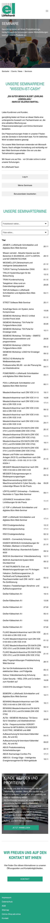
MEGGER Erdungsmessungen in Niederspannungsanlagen (17, 475)
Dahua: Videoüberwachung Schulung (19, 675)
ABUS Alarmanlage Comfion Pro (17, 753)
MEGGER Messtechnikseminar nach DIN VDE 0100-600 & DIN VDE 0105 (20, 468)
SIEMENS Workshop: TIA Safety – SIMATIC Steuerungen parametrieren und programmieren (22, 338)
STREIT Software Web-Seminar (16, 302)
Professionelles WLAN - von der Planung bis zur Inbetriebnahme (22, 366)
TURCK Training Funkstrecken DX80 (19, 269)
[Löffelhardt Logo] (8, 9)
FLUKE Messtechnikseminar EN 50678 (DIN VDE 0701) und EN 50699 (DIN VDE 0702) (22, 647)
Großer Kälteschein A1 (12, 593)
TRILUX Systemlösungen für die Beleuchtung (16, 274)
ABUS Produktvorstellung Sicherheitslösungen (14, 749)
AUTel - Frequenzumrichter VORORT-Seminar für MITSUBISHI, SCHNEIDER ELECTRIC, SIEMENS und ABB (20, 727)
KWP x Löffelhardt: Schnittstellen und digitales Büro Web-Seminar (19, 518)
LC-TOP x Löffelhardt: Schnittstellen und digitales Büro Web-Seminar (20, 509)
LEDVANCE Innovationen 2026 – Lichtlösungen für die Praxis (17, 501)
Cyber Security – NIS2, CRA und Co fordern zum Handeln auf (22, 680)
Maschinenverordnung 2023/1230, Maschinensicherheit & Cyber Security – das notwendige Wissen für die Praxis (22, 483)
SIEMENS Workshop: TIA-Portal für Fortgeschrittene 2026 (18, 324)
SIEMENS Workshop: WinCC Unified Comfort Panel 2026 (19, 317)
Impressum (6, 897)
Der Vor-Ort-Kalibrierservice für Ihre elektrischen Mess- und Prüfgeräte (18, 670)
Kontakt (25, 879)
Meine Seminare (25, 185)
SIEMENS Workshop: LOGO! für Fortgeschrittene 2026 (16, 346)
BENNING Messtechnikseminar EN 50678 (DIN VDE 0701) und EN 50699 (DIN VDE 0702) (21, 711)
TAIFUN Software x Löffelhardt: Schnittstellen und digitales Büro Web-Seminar (19, 293)
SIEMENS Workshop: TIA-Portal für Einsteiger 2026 (18, 330)
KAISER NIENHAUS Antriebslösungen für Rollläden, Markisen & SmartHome (21, 544)
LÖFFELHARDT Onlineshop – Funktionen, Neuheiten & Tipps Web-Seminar (21, 493)
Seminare (28, 71)
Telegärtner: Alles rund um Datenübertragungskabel (14, 285)
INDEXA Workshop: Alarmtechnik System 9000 (21, 551)
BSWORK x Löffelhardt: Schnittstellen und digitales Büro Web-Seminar (21, 695)
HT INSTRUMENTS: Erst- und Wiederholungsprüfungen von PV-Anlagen (21, 568)
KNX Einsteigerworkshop (14, 525)
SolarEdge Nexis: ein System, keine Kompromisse (18, 310)
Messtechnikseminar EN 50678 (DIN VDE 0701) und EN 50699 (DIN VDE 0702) (21, 429)
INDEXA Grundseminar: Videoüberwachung (22, 556)
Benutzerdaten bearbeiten (25, 193)
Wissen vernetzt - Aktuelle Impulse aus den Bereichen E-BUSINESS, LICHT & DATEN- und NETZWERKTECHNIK (21, 256)
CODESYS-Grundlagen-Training (17, 686)
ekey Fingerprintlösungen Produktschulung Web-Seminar (21, 662)
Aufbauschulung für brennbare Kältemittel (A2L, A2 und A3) (20, 735)
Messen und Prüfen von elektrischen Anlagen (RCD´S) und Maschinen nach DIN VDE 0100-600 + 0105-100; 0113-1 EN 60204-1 (21, 459)
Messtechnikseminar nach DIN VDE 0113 (21, 392)
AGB (4, 905)
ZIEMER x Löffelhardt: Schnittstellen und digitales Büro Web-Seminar (20, 246)
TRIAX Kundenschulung (13, 279)
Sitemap (5, 909)
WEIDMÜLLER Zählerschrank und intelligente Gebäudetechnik (18, 264)
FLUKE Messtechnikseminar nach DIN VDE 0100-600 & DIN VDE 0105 (22, 634)
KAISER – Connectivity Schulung (17, 539)
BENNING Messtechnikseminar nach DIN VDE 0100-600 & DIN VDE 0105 (21, 703)
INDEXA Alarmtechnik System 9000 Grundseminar (18, 561)
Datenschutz (7, 901)
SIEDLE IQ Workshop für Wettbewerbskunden (13, 360)
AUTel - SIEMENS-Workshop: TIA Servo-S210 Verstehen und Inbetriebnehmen (20, 719)
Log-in (25, 176)
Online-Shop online (11, 914)
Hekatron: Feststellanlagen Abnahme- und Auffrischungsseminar (21, 587)
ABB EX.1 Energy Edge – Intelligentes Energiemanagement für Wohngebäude (20, 759)
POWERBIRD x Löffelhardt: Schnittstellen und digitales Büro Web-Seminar (21, 375)
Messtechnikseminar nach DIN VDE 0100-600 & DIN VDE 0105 (21, 403)
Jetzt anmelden (21, 827)
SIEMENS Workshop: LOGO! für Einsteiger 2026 (21, 353)
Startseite (5, 71)
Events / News (16, 71)
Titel (4, 240)
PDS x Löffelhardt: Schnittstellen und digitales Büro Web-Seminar (18, 384)
